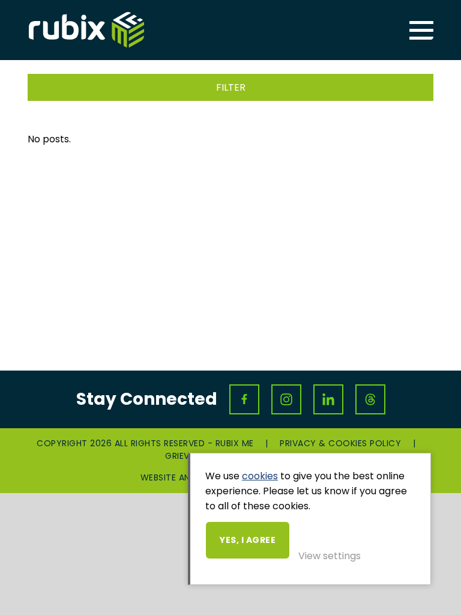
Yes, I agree (248, 540)
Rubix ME (86, 30)
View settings (329, 556)
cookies (260, 476)
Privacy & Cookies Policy (340, 443)
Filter (231, 87)
